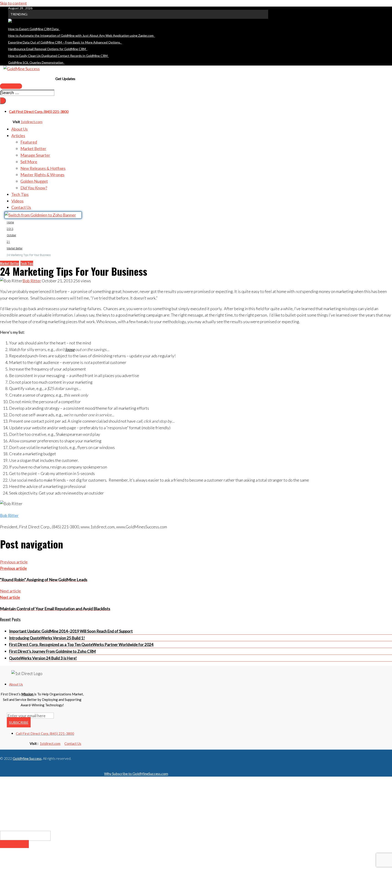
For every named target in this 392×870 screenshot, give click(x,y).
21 (8, 242)
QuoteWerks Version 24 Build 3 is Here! (43, 658)
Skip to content (13, 3)
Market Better (14, 248)
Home (10, 222)
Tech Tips (26, 263)
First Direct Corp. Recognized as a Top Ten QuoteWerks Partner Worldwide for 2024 (81, 644)
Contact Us (72, 743)
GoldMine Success (27, 758)
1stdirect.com (31, 121)
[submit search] (3, 100)
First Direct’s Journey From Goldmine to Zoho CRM (52, 651)
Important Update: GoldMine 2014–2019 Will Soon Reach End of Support (71, 631)
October (11, 235)
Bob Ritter (31, 280)
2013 (10, 229)
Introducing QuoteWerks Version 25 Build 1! (47, 638)
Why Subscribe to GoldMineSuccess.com (136, 773)
